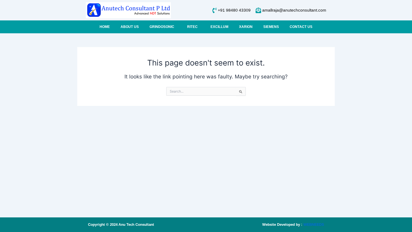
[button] (163, 27)
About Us (130, 27)
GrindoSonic (162, 27)
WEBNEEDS (313, 225)
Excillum (219, 27)
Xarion (246, 27)
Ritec (192, 27)
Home (105, 27)
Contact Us (301, 27)
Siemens (271, 27)
